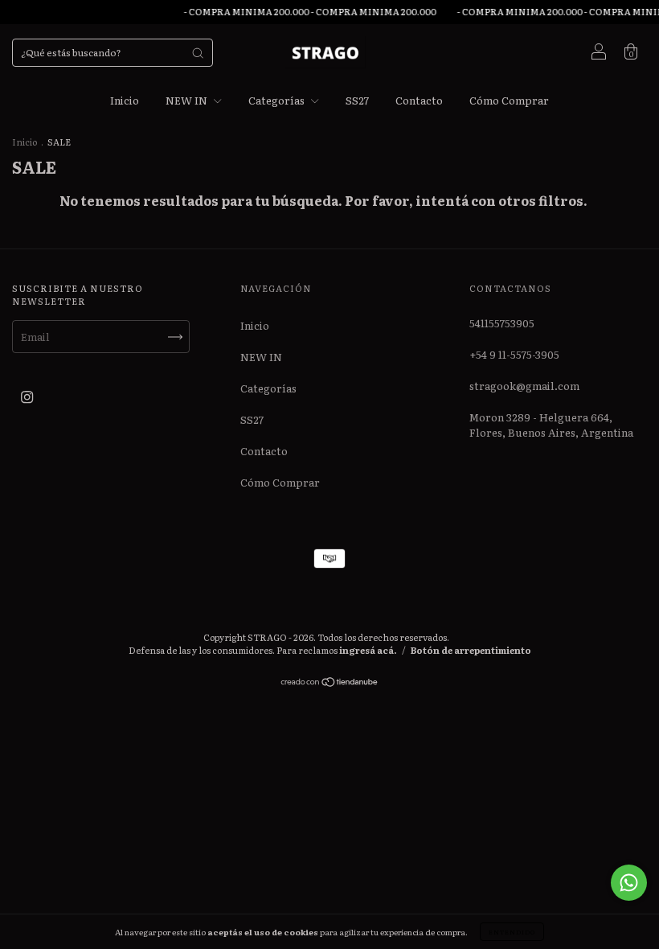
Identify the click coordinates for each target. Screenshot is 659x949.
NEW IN (188, 100)
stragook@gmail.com (524, 385)
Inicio (124, 100)
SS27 (357, 100)
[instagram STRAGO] (27, 396)
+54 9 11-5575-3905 (514, 354)
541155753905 (501, 323)
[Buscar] (197, 53)
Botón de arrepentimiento (471, 649)
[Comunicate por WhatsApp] (629, 883)
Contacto (419, 100)
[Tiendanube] (330, 683)
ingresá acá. (368, 649)
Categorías (277, 100)
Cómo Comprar (509, 100)
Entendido (512, 931)
